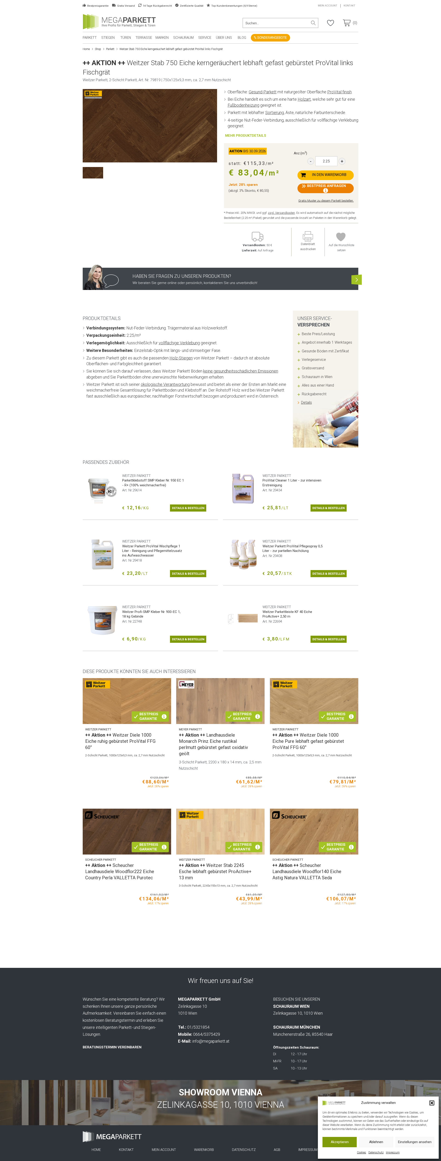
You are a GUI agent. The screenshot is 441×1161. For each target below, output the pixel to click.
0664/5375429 (206, 1034)
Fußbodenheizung (243, 105)
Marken (162, 38)
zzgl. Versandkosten (281, 212)
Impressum (393, 1152)
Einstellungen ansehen (415, 1142)
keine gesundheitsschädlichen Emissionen (240, 371)
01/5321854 (198, 1027)
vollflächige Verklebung (179, 342)
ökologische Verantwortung (165, 384)
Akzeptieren (340, 1142)
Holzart (304, 99)
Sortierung (274, 112)
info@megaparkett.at (210, 1041)
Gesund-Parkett (263, 91)
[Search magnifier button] (313, 23)
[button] (432, 1103)
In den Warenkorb (329, 175)
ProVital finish (339, 91)
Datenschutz (376, 1152)
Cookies (361, 1152)
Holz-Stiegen (181, 358)
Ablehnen (376, 1142)
